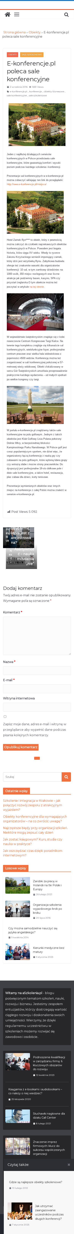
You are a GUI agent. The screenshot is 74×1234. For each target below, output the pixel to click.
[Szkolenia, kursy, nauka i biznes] (7, 14)
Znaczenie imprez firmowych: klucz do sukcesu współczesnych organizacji (49, 1148)
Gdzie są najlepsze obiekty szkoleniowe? (35, 1182)
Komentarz (12, 612)
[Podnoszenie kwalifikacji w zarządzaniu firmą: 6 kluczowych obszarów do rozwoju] (17, 1066)
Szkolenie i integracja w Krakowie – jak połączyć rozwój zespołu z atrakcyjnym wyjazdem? (32, 805)
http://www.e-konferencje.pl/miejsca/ (26, 184)
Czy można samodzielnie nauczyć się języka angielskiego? (32, 930)
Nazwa (9, 662)
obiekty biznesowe (54, 91)
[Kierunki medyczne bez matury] (17, 952)
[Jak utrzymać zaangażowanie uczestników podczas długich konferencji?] (20, 1204)
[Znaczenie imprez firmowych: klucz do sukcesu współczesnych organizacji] (17, 1151)
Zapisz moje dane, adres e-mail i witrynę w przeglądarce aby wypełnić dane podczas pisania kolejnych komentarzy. (34, 729)
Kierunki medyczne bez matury (48, 950)
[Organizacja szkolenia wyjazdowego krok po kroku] (17, 911)
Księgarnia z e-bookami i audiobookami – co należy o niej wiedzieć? (35, 1091)
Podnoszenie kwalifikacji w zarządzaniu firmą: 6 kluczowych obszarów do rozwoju (49, 1063)
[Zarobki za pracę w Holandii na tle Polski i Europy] (17, 887)
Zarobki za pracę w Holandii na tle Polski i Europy (47, 885)
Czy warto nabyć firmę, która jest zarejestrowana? (18, 533)
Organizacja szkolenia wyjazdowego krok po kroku (47, 908)
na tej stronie (37, 286)
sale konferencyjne (17, 95)
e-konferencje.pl (18, 91)
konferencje (35, 91)
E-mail (9, 680)
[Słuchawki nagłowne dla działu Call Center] (17, 1118)
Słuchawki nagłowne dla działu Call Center (49, 1115)
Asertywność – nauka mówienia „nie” (21, 556)
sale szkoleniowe (38, 95)
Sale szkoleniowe (32, 54)
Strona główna (14, 32)
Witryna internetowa (19, 698)
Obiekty (35, 32)
